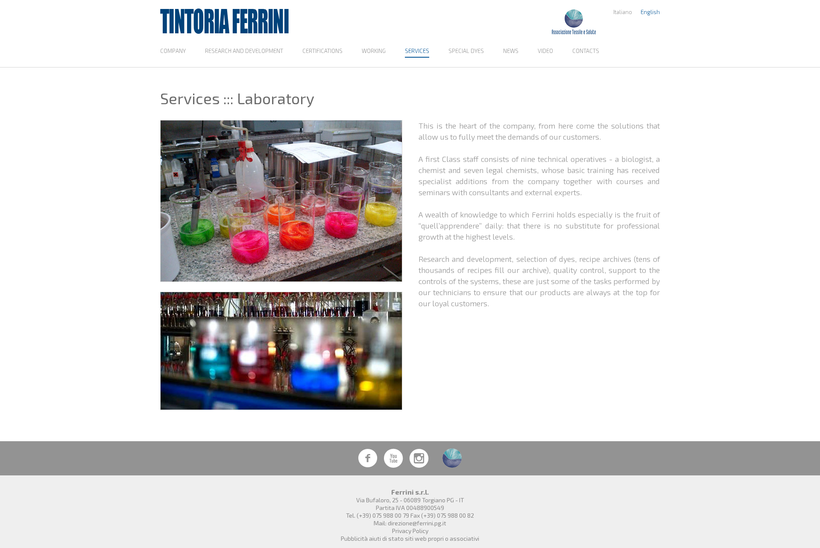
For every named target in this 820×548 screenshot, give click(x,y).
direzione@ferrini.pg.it (417, 523)
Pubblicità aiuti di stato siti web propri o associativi (410, 538)
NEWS (510, 50)
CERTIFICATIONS (322, 50)
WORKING (374, 50)
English (650, 12)
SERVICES (417, 50)
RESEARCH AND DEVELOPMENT (244, 50)
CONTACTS (585, 50)
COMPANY (173, 50)
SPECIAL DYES (466, 50)
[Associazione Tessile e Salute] (574, 21)
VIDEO (545, 50)
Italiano (622, 12)
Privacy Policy (410, 530)
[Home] (224, 21)
